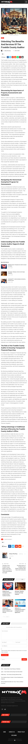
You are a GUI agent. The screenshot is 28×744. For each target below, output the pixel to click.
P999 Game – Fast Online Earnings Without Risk (11, 674)
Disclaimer (14, 735)
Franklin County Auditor (8, 539)
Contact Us (12, 732)
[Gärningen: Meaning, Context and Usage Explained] (4, 274)
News (2, 38)
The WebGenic (19, 740)
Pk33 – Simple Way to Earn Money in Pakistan (10, 668)
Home (4, 732)
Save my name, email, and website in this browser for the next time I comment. (14, 651)
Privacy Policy (21, 732)
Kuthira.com (19, 739)
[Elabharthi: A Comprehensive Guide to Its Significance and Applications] (20, 603)
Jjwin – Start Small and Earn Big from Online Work (11, 671)
